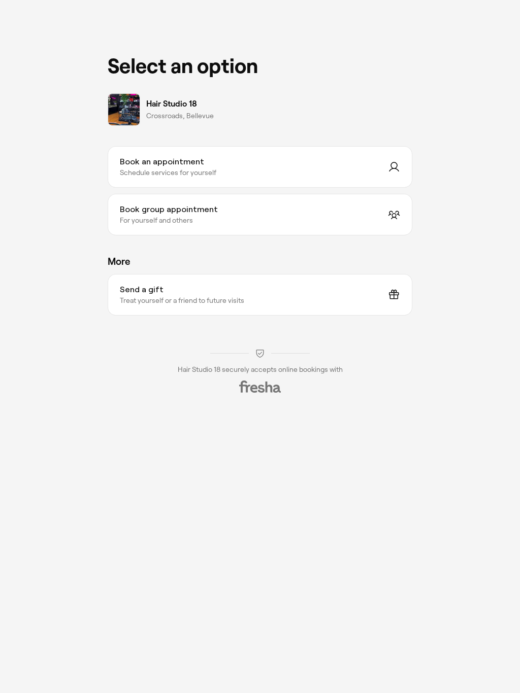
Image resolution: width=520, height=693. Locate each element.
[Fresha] (260, 386)
